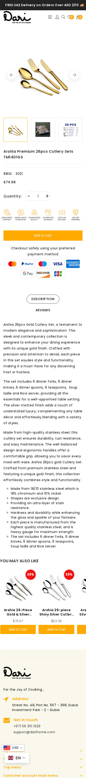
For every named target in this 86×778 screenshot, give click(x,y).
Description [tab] (43, 299)
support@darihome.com (34, 732)
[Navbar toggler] (50, 17)
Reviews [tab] (43, 310)
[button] (79, 17)
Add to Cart (18, 629)
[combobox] (13, 747)
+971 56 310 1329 (27, 726)
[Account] (57, 17)
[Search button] (63, 17)
